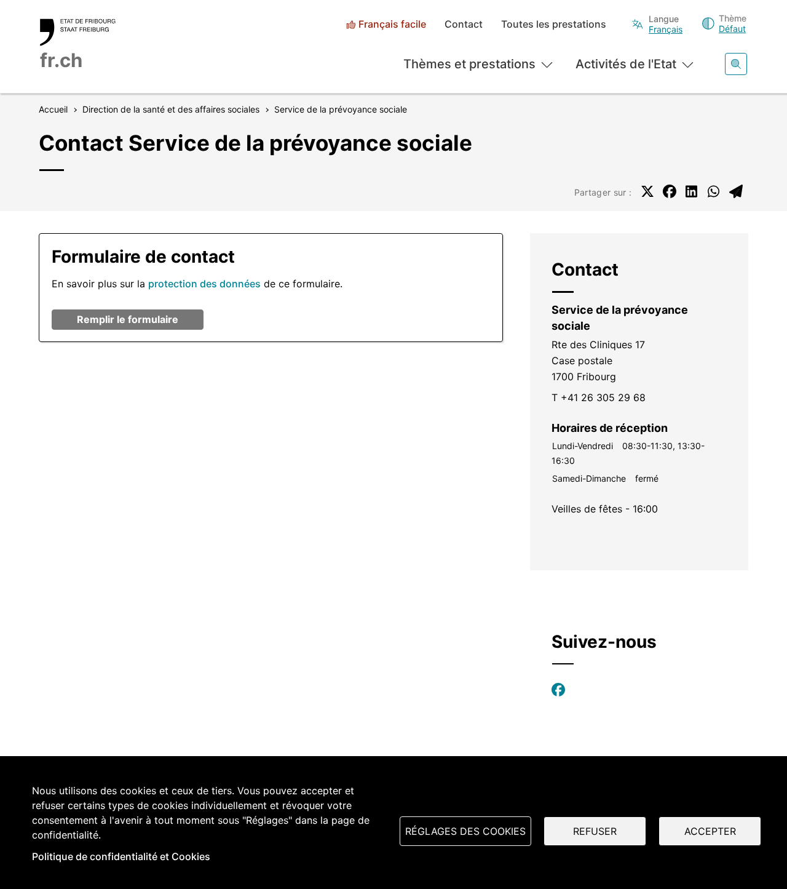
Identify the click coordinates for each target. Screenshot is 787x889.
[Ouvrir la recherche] (736, 64)
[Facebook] (558, 690)
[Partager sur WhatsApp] (714, 191)
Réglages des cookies (465, 831)
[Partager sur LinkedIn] (691, 191)
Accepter (710, 831)
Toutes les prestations (553, 24)
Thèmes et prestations (469, 64)
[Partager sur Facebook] (669, 191)
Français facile (392, 24)
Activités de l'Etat (625, 64)
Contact (464, 24)
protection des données (204, 283)
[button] (128, 319)
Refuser (595, 831)
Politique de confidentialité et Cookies (121, 856)
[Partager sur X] (647, 191)
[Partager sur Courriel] (736, 191)
